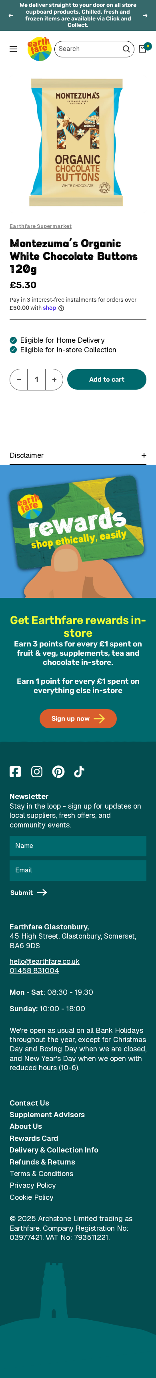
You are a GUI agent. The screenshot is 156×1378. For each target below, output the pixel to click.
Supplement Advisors (47, 1114)
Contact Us (29, 1103)
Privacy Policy (33, 1185)
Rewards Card (34, 1138)
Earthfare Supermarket (41, 226)
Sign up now (71, 718)
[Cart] (142, 49)
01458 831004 (34, 970)
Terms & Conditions (41, 1173)
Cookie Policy (32, 1197)
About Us (26, 1126)
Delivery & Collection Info (54, 1149)
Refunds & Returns (42, 1162)
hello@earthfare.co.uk (45, 961)
